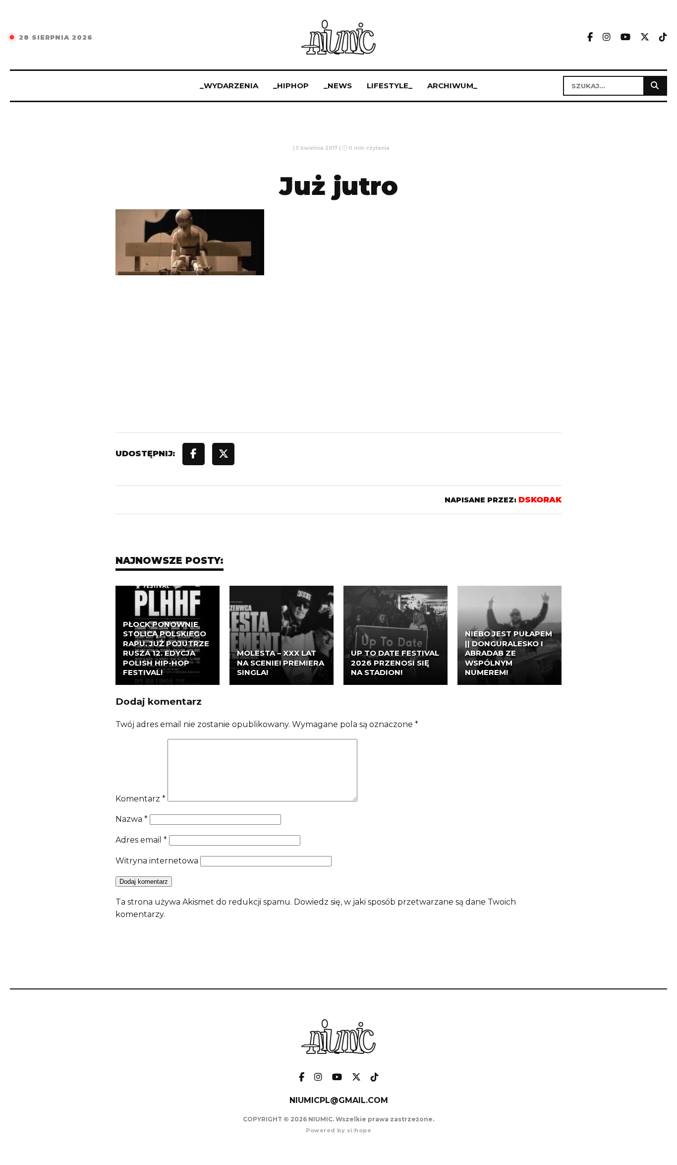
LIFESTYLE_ (389, 85)
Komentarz (140, 798)
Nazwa (131, 819)
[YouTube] (625, 37)
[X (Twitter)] (644, 37)
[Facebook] (590, 37)
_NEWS (338, 85)
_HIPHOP (291, 85)
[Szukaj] (654, 86)
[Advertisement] (338, 376)
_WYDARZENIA (229, 85)
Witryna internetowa (156, 860)
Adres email (141, 840)
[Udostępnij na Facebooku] (193, 454)
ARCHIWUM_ (452, 85)
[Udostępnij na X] (223, 454)
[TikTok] (663, 37)
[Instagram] (607, 37)
